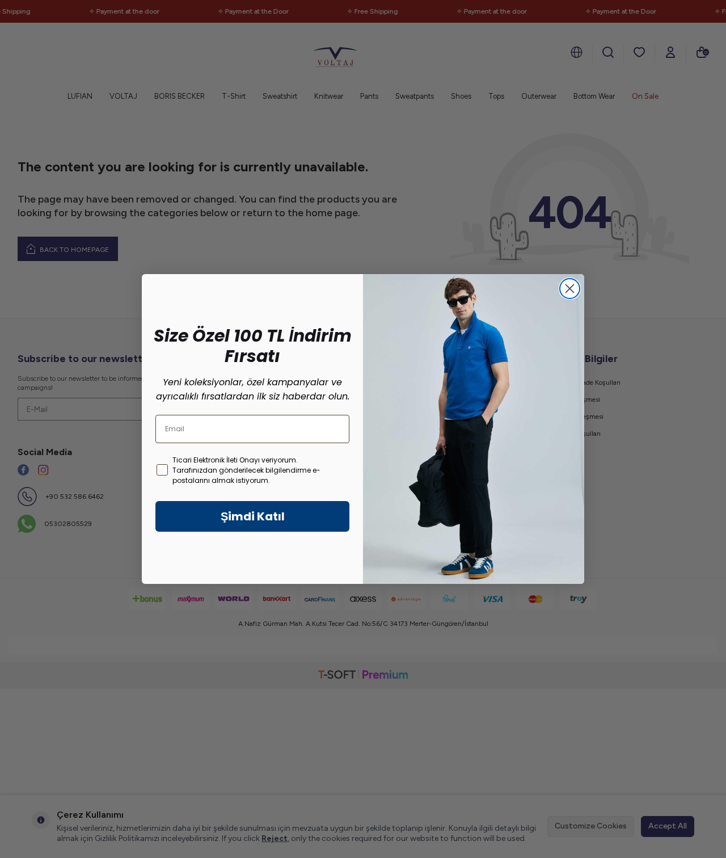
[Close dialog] (570, 288)
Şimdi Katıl (253, 516)
